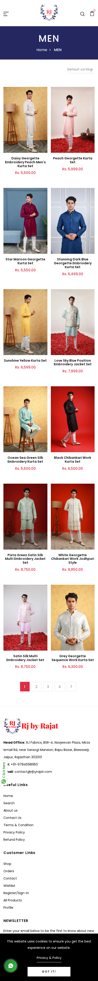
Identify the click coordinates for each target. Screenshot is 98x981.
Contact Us (12, 817)
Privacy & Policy (49, 957)
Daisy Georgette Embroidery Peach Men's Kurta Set (25, 162)
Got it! (49, 971)
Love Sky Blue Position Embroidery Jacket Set (73, 362)
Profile (8, 907)
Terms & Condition (18, 825)
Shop (7, 864)
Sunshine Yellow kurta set (25, 360)
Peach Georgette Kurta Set (72, 160)
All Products (12, 900)
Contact (10, 878)
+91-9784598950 (24, 764)
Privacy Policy (14, 832)
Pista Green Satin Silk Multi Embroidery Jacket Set (25, 559)
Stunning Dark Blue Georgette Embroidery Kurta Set (73, 263)
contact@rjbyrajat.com (33, 771)
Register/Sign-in (16, 893)
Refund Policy (14, 839)
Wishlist (9, 885)
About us (10, 810)
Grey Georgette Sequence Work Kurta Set (73, 658)
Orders (8, 871)
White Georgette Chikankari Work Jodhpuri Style (72, 559)
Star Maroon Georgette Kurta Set (25, 261)
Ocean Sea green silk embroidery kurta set (25, 459)
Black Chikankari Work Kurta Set (72, 459)
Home (41, 49)
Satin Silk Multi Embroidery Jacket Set (25, 658)
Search (9, 803)
